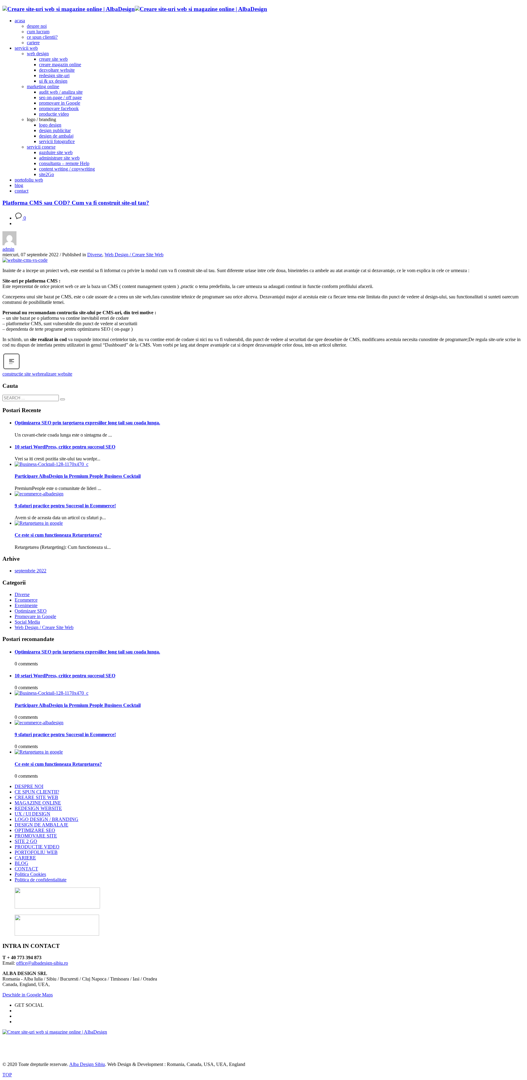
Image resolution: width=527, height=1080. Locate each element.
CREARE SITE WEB (36, 797)
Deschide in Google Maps (27, 994)
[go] (62, 399)
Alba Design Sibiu (87, 1064)
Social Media (27, 622)
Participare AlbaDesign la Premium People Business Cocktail (78, 476)
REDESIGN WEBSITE (38, 808)
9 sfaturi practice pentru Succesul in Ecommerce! (65, 505)
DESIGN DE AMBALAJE (41, 824)
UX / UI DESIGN (32, 813)
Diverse (94, 254)
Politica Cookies (30, 874)
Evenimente (26, 605)
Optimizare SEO (31, 611)
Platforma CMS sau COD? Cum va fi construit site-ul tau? (75, 203)
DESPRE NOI (29, 786)
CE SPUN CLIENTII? (37, 791)
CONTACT (26, 868)
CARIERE (25, 857)
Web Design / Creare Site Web (134, 254)
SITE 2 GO (26, 841)
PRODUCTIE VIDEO (37, 846)
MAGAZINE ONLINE (38, 802)
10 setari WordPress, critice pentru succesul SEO (65, 446)
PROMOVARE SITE (36, 835)
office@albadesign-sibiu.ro (42, 963)
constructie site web (21, 373)
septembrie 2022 (30, 570)
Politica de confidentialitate (40, 879)
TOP (7, 1074)
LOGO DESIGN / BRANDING (46, 819)
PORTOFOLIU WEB (36, 852)
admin (8, 249)
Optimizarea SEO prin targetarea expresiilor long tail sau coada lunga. (87, 422)
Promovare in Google (35, 616)
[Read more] (11, 368)
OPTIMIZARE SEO (35, 830)
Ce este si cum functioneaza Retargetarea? (58, 535)
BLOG (21, 863)
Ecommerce (26, 600)
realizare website (56, 373)
